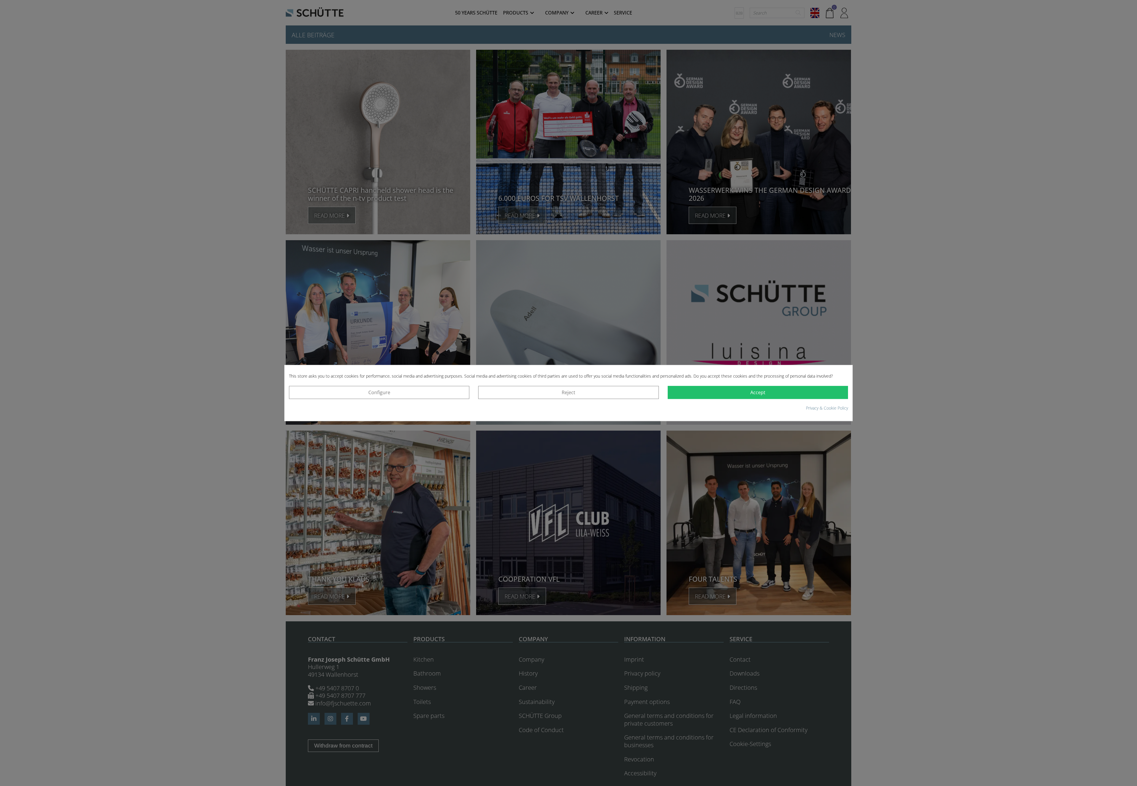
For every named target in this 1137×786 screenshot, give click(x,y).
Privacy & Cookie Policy (827, 408)
